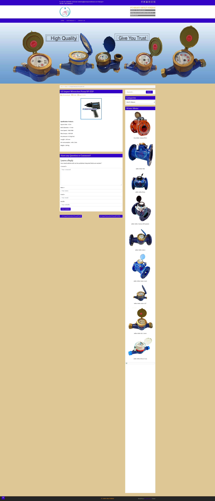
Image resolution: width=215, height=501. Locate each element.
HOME (62, 21)
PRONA (66, 86)
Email (63, 194)
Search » (149, 92)
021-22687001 (67, 2)
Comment (64, 166)
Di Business (148, 499)
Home (62, 86)
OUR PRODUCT (70, 21)
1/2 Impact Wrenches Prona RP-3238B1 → (111, 216)
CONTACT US (81, 21)
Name (62, 187)
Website (63, 201)
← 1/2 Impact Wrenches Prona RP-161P (71, 216)
